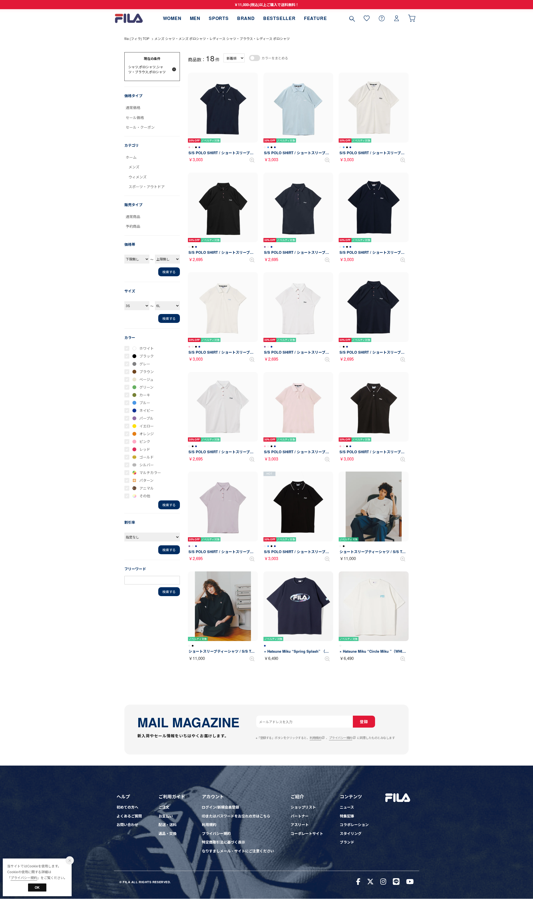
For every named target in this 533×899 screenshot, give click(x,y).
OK (37, 887)
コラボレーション (354, 824)
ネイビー (146, 410)
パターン (146, 480)
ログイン (396, 18)
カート (411, 18)
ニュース (347, 807)
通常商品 (133, 216)
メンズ (134, 166)
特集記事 (347, 816)
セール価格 (135, 117)
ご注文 (164, 807)
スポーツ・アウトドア (147, 186)
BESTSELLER (279, 18)
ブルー (144, 402)
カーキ (144, 394)
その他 (144, 495)
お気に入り (366, 18)
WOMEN (172, 18)
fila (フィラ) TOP (136, 38)
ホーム (131, 157)
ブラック (146, 356)
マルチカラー (150, 472)
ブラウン (146, 371)
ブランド (347, 842)
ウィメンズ (138, 176)
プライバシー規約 (340, 737)
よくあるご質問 (129, 816)
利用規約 (315, 737)
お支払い (166, 816)
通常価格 (133, 107)
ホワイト (146, 348)
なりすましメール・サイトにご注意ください (238, 851)
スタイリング (350, 833)
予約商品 (133, 226)
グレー (144, 363)
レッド (144, 449)
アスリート (300, 824)
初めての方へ (127, 807)
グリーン (146, 387)
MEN (195, 18)
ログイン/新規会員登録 (220, 807)
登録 (364, 721)
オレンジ (146, 433)
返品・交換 (168, 833)
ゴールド (146, 457)
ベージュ (146, 379)
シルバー (146, 464)
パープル (146, 418)
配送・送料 (168, 824)
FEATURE (315, 18)
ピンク (144, 441)
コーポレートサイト (307, 833)
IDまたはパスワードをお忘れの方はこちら (236, 816)
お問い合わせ (127, 824)
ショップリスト (303, 807)
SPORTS (219, 18)
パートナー (300, 816)
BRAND (246, 18)
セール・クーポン (140, 127)
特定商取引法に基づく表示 (223, 842)
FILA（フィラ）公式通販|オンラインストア (129, 18)
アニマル (146, 488)
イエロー (146, 426)
